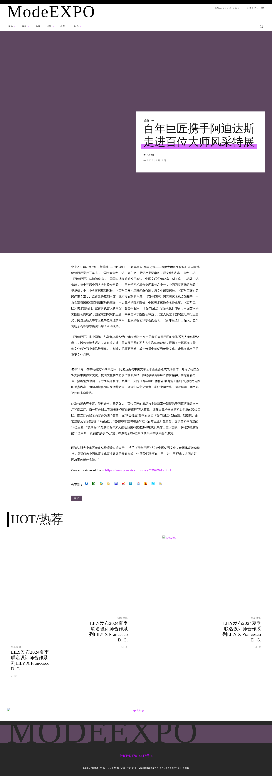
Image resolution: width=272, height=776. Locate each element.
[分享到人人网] (86, 483)
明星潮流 (16, 647)
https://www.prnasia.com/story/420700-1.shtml (138, 470)
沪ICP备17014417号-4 (136, 755)
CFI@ (151, 154)
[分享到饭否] (153, 483)
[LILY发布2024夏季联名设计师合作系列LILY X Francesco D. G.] (36, 593)
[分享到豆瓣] (93, 483)
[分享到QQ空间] (101, 483)
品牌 (147, 120)
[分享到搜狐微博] (145, 483)
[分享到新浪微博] (123, 483)
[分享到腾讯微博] (130, 483)
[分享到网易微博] (138, 483)
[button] (261, 26)
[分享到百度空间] (116, 483)
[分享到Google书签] (160, 483)
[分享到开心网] (108, 483)
